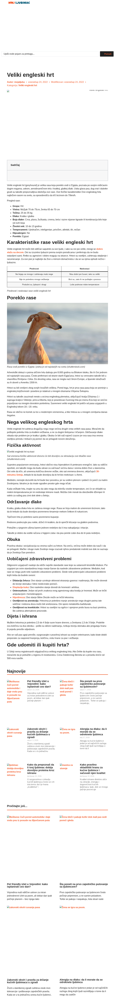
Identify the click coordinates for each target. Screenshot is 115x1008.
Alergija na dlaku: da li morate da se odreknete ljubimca (93, 732)
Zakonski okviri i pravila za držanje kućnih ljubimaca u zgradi (38, 733)
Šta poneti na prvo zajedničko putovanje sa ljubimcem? (92, 684)
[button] (104, 3)
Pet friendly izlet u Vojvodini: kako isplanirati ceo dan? (39, 684)
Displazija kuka (21, 587)
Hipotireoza (19, 597)
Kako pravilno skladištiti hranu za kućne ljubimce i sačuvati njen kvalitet (92, 768)
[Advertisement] (57, 28)
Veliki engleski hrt (27, 85)
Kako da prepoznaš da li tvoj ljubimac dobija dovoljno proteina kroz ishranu (40, 768)
